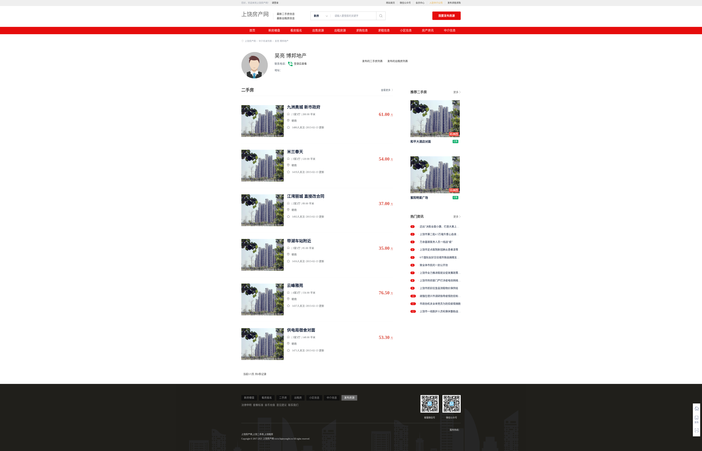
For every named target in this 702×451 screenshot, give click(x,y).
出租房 (298, 397)
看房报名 (296, 30)
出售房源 (318, 30)
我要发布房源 (446, 15)
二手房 (283, 397)
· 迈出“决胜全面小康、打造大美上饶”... (437, 226)
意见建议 (281, 405)
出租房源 (340, 30)
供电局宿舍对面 (301, 330)
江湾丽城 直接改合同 (305, 196)
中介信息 (450, 30)
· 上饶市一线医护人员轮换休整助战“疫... (438, 311)
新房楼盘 (274, 30)
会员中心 (420, 3)
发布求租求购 (454, 3)
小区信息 (406, 30)
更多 (455, 92)
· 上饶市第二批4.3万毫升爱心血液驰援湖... (438, 234)
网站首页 (390, 3)
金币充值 (270, 405)
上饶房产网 (255, 14)
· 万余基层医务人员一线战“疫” (435, 242)
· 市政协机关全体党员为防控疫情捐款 (439, 303)
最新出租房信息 (286, 18)
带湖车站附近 (299, 241)
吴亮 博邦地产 (291, 56)
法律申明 (246, 405)
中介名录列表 (265, 41)
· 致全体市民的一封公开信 (433, 265)
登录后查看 (300, 63)
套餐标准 (258, 405)
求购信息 (362, 30)
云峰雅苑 (295, 286)
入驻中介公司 (436, 3)
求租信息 (384, 30)
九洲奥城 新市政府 (303, 107)
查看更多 (385, 90)
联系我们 (293, 405)
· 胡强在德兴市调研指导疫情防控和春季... (439, 296)
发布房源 (349, 397)
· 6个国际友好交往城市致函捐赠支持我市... (438, 257)
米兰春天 (295, 152)
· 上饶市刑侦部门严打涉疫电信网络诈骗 (439, 280)
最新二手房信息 (286, 14)
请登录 (275, 3)
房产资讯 (428, 30)
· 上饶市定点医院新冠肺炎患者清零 (438, 249)
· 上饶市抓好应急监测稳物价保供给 (438, 288)
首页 (252, 30)
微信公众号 (405, 3)
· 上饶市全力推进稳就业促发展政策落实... (439, 273)
